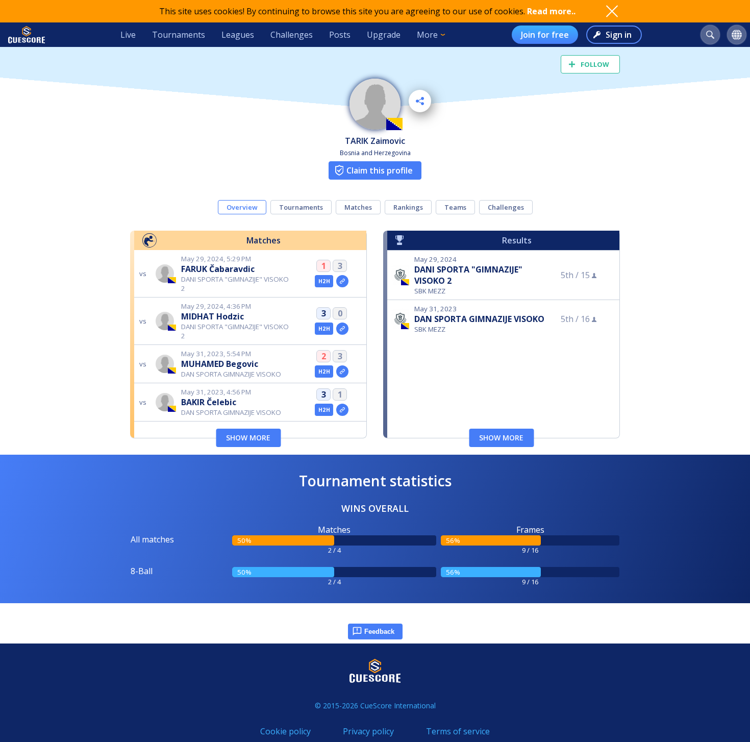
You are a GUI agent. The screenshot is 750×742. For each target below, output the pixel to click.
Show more (248, 437)
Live (128, 34)
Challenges (291, 34)
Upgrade (384, 34)
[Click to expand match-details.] (342, 281)
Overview (242, 207)
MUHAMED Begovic (219, 363)
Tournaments (178, 34)
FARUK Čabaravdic (218, 269)
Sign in (619, 34)
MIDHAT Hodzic (212, 316)
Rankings (408, 207)
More (427, 34)
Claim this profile (379, 170)
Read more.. (551, 11)
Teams (455, 207)
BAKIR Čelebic (208, 402)
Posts (340, 34)
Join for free (545, 34)
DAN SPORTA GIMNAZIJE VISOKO (479, 319)
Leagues (237, 34)
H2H (324, 281)
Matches (358, 207)
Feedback (379, 631)
